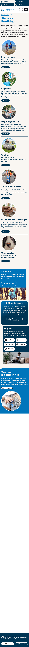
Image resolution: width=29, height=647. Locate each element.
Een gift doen (8, 57)
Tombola (5, 155)
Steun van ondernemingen (14, 220)
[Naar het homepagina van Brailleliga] (8, 9)
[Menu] (26, 9)
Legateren (6, 89)
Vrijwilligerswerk (10, 122)
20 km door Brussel (11, 186)
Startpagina (5, 15)
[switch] (7, 1)
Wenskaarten (7, 253)
